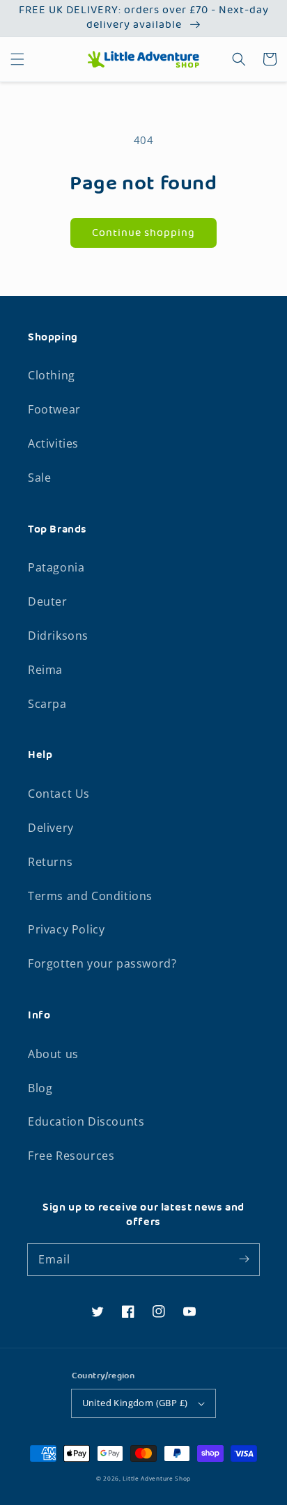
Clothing (51, 375)
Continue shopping (143, 233)
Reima (45, 669)
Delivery (51, 827)
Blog (40, 1088)
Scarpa (47, 703)
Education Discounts (86, 1121)
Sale (39, 477)
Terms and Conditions (90, 896)
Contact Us (59, 793)
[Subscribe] (243, 1259)
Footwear (54, 409)
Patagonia (56, 567)
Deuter (48, 601)
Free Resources (71, 1155)
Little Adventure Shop (157, 1478)
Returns (50, 861)
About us (53, 1054)
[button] (17, 59)
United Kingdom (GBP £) (135, 1402)
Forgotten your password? (102, 963)
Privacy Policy (66, 929)
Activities (53, 443)
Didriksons (58, 635)
